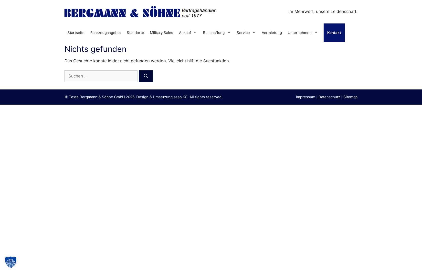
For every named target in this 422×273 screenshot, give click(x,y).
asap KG (181, 97)
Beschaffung (214, 32)
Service (243, 32)
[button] (10, 262)
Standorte (135, 32)
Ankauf (185, 32)
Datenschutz (329, 97)
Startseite (75, 32)
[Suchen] (146, 76)
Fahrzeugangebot (105, 32)
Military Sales (161, 32)
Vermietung (272, 32)
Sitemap (350, 97)
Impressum (305, 97)
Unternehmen (300, 32)
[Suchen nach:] (101, 76)
